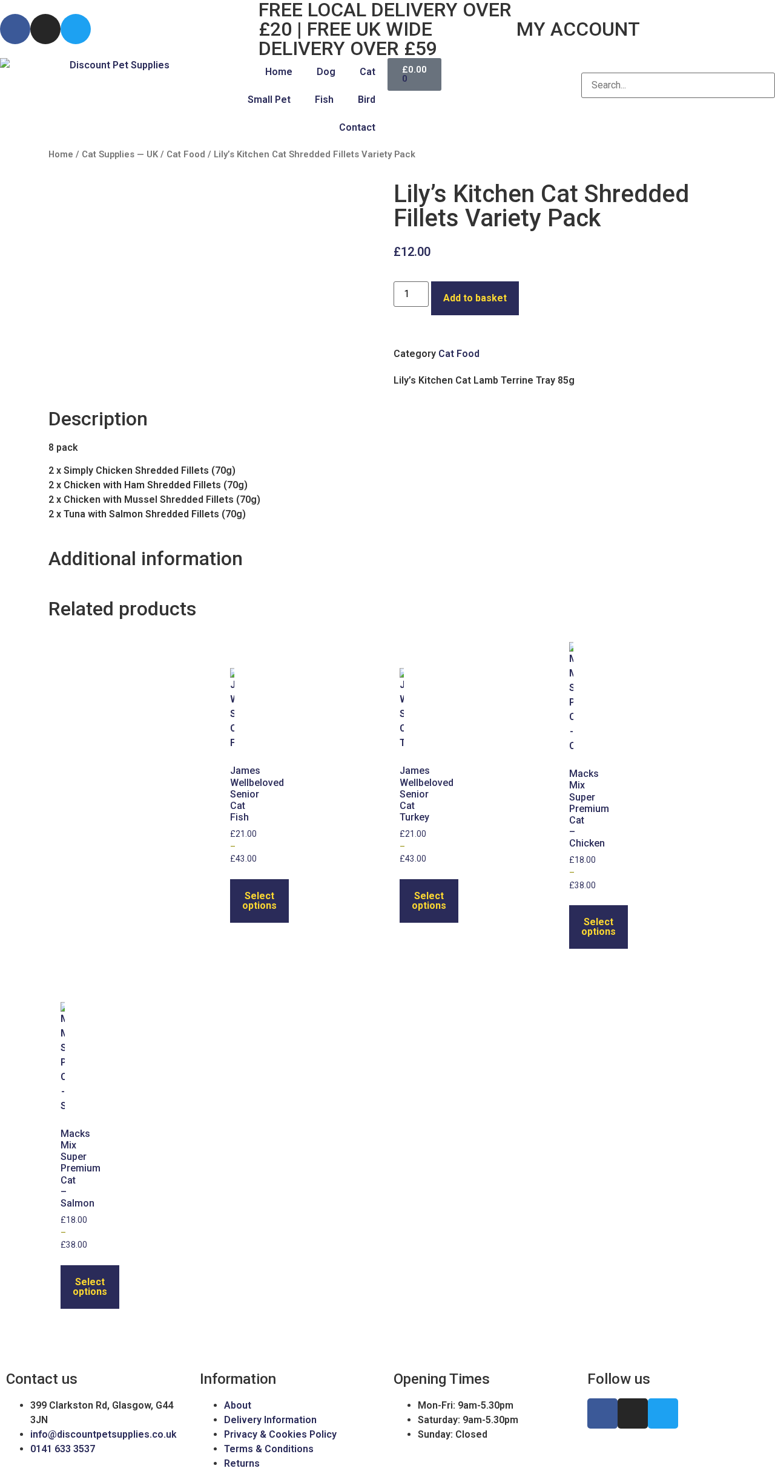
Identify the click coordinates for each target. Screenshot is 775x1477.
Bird (366, 99)
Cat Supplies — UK (120, 154)
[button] (678, 65)
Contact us (42, 1379)
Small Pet (269, 99)
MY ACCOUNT (578, 29)
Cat (367, 71)
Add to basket (475, 298)
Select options (259, 900)
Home (278, 71)
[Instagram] (45, 29)
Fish (324, 99)
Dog (326, 71)
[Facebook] (15, 29)
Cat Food (186, 154)
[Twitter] (76, 29)
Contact (357, 127)
